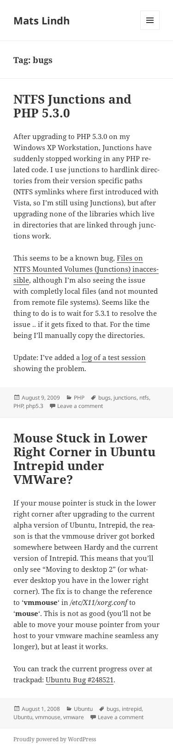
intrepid (132, 709)
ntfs (144, 397)
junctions (125, 397)
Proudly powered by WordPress (54, 739)
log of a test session (114, 357)
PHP (79, 397)
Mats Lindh (41, 20)
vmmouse (47, 717)
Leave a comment (80, 406)
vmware (73, 717)
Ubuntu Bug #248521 (79, 679)
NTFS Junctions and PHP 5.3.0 (72, 106)
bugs (104, 397)
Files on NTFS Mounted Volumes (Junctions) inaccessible (86, 269)
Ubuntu (83, 709)
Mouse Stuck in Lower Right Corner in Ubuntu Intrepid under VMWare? (84, 459)
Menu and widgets (150, 29)
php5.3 (34, 406)
